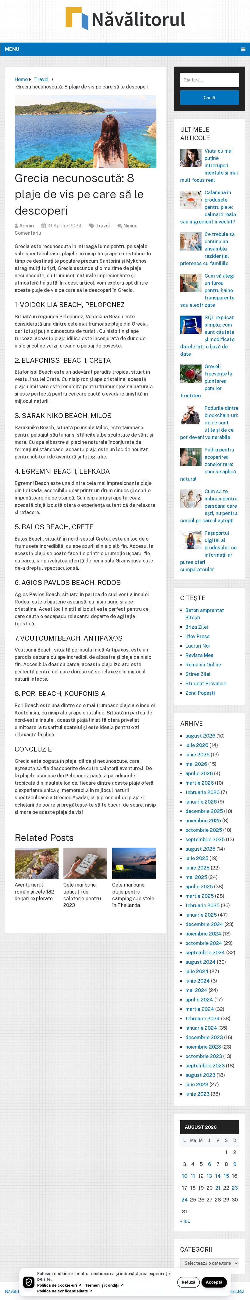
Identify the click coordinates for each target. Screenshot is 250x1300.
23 (235, 1188)
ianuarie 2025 (201, 915)
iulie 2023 (196, 1084)
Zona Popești (200, 693)
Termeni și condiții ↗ (104, 1285)
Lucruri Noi (197, 646)
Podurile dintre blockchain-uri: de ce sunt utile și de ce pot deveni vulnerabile (209, 422)
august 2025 (200, 849)
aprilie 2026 (199, 773)
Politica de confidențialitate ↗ (65, 1290)
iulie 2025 (196, 858)
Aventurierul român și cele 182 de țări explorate (34, 891)
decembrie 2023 (204, 1037)
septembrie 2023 (205, 1066)
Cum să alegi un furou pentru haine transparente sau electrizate (207, 290)
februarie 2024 (202, 1019)
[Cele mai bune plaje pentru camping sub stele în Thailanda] (134, 863)
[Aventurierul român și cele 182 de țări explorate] (37, 863)
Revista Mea (199, 655)
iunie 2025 (197, 868)
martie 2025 (199, 896)
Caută (209, 97)
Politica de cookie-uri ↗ (59, 1285)
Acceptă (214, 1281)
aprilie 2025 (199, 887)
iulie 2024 (197, 971)
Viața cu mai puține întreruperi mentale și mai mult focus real (209, 165)
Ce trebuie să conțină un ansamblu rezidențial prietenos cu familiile (207, 248)
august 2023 (200, 1075)
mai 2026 (196, 764)
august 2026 (200, 736)
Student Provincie (205, 683)
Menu (12, 49)
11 (193, 1176)
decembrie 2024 (204, 924)
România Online (203, 665)
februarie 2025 (202, 905)
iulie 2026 (196, 745)
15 (226, 1176)
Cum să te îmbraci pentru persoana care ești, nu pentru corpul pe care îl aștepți (209, 506)
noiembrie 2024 (203, 934)
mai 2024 (196, 990)
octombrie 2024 (203, 943)
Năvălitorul (16, 1291)
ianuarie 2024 (201, 1028)
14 (218, 1176)
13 (209, 1176)
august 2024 (200, 962)
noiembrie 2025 (203, 821)
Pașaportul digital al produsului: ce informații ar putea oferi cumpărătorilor (208, 551)
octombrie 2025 (203, 830)
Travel (102, 226)
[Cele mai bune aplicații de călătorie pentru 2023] (85, 863)
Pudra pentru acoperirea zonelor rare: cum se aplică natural (208, 464)
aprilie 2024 (199, 1000)
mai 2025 (196, 877)
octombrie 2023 (203, 1056)
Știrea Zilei (197, 674)
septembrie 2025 (205, 839)
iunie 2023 (197, 1094)
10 (184, 1176)
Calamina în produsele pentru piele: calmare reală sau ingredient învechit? (208, 207)
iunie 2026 (197, 755)
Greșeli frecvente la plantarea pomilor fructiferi (206, 381)
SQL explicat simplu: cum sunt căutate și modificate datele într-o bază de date (207, 336)
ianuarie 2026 (201, 802)
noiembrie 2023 (203, 1047)
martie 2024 (199, 1009)
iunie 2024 (197, 981)
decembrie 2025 (204, 811)
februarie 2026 (202, 792)
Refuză (188, 1281)
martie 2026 (199, 783)
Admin (26, 226)
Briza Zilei (196, 627)
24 (184, 1200)
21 (217, 1188)
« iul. (185, 1221)
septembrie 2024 (205, 953)
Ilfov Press (197, 636)
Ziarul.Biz (235, 1291)
